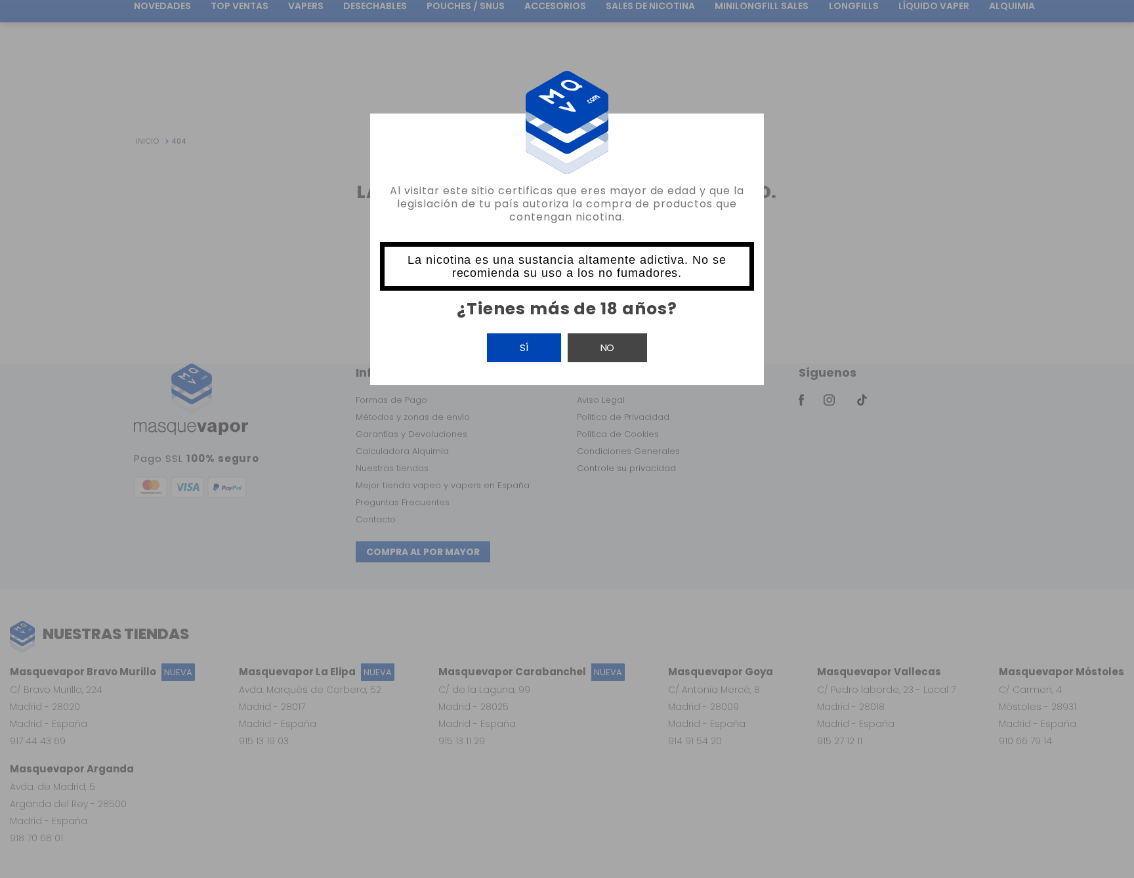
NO (607, 347)
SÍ (524, 347)
